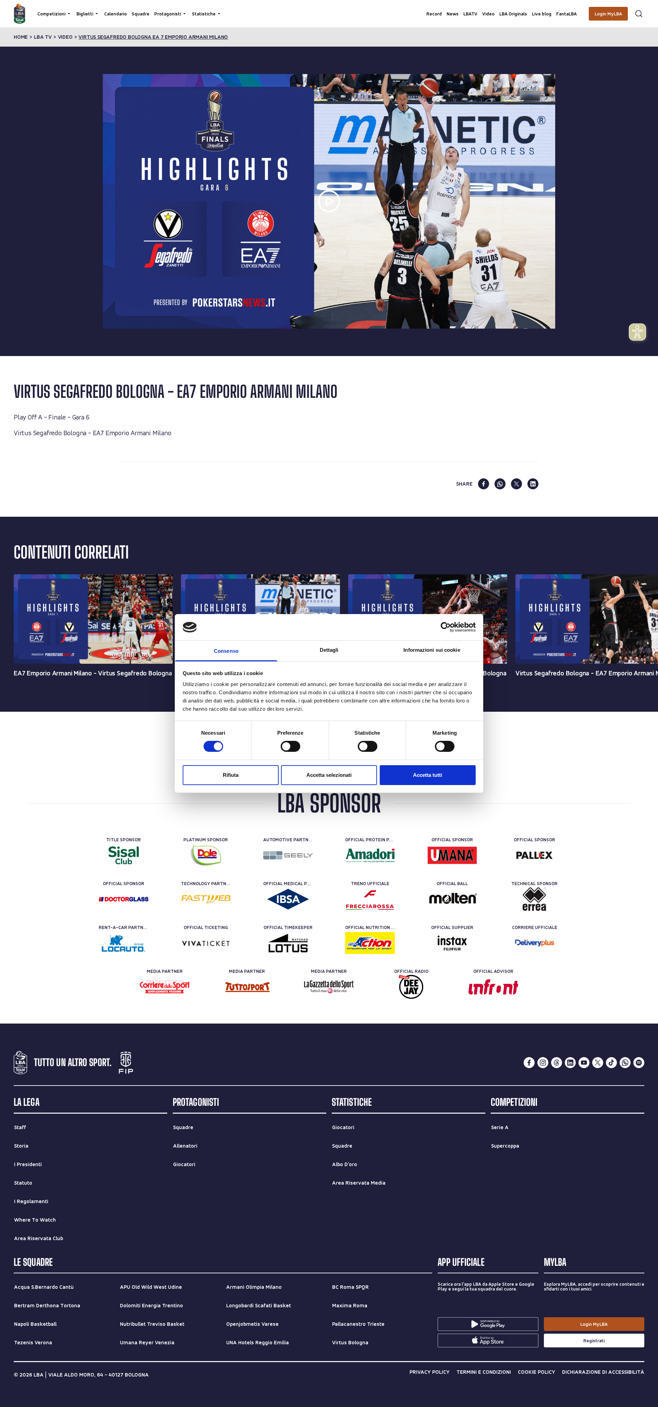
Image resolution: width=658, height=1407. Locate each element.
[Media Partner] (165, 987)
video (65, 37)
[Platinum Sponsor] (206, 855)
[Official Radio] (411, 987)
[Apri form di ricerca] (638, 13)
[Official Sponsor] (452, 855)
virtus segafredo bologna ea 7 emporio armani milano (153, 37)
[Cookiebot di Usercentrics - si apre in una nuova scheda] (446, 627)
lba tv (43, 37)
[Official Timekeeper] (288, 943)
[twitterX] (597, 1062)
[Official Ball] (452, 899)
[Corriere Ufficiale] (534, 943)
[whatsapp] (500, 483)
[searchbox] (329, 8)
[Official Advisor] (493, 987)
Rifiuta (231, 775)
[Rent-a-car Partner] (123, 943)
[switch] (290, 746)
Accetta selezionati (329, 775)
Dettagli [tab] (329, 650)
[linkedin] (532, 483)
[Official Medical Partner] (288, 899)
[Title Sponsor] (123, 855)
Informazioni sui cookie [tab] (431, 650)
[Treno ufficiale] (370, 899)
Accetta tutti (427, 775)
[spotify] (638, 1062)
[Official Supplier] (452, 943)
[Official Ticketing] (206, 943)
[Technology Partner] (206, 899)
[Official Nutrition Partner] (370, 943)
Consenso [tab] (226, 651)
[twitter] (516, 483)
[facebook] (483, 483)
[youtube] (583, 1062)
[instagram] (542, 1062)
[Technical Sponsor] (534, 899)
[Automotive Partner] (288, 855)
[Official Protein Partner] (370, 855)
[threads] (556, 1062)
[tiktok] (611, 1062)
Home (21, 37)
